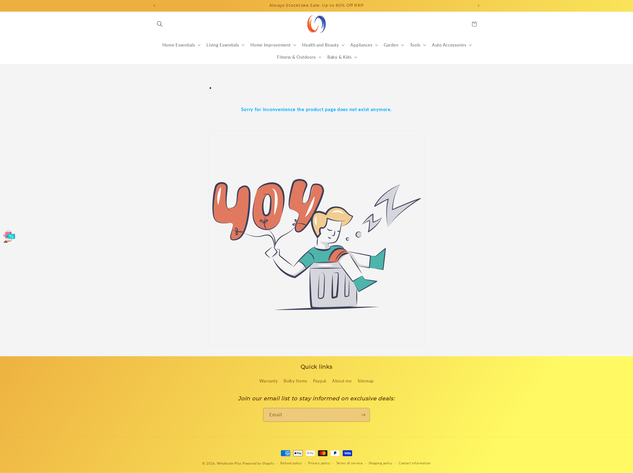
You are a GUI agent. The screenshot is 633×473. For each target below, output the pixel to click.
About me (342, 380)
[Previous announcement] (154, 5)
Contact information (415, 463)
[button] (159, 24)
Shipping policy (381, 463)
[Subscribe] (363, 415)
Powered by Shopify (258, 463)
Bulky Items (295, 380)
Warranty (268, 380)
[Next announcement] (478, 5)
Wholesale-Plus (230, 463)
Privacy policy (319, 463)
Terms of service (349, 463)
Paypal (319, 380)
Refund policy (291, 463)
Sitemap (366, 380)
